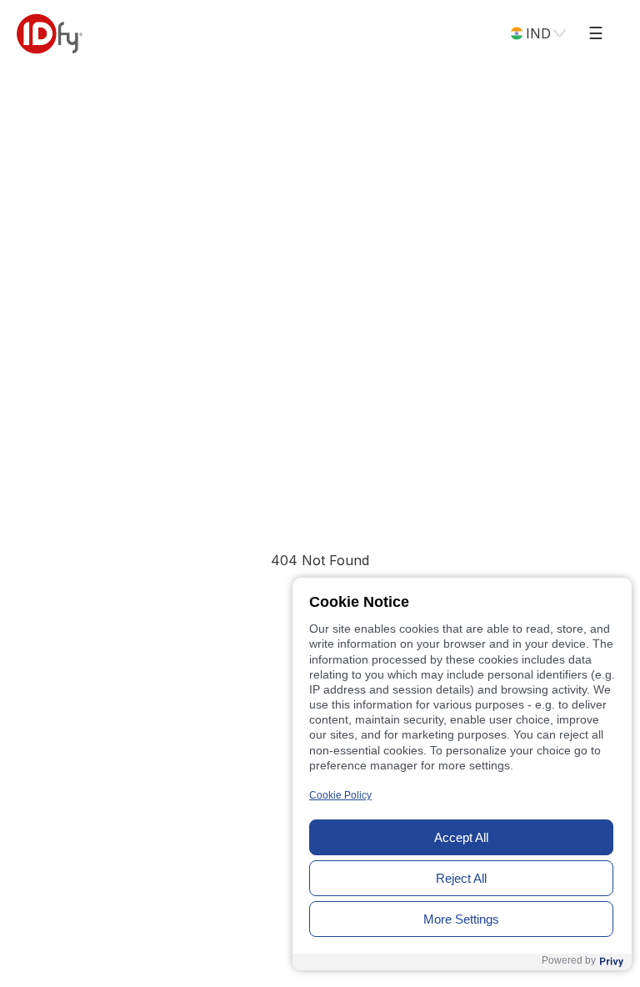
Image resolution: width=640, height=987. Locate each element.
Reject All (461, 878)
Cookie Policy (340, 795)
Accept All (461, 837)
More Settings (461, 919)
